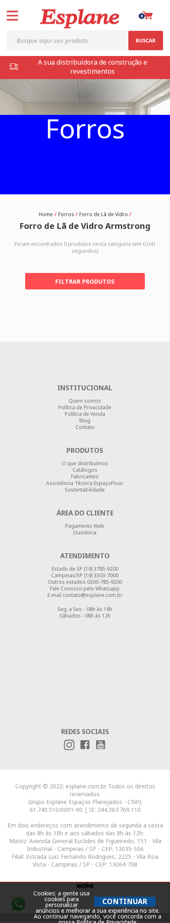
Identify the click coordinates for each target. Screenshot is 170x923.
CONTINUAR (124, 901)
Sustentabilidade (85, 490)
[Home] (46, 213)
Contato (85, 427)
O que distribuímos (85, 463)
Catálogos (85, 470)
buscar (146, 40)
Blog (84, 420)
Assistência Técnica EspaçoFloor (84, 483)
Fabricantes (85, 476)
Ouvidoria (85, 532)
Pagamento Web (84, 526)
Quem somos (84, 401)
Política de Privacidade (84, 407)
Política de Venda (85, 414)
